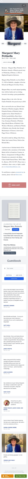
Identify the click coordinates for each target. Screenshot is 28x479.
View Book (7, 229)
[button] (14, 443)
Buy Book (15, 229)
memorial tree (20, 172)
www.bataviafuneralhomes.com (12, 167)
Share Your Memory (10, 253)
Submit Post (14, 278)
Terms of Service (18, 472)
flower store (19, 174)
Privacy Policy (10, 472)
